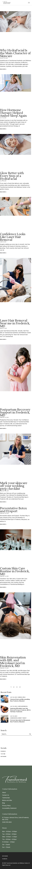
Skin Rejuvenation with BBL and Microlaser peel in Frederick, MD (13, 662)
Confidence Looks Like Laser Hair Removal (12, 237)
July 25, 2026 (13, 706)
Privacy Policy (6, 805)
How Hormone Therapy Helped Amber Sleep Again (13, 113)
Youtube (3, 753)
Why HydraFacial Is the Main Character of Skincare (15, 53)
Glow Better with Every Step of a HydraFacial (12, 176)
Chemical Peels (21, 697)
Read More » (3, 69)
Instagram (3, 756)
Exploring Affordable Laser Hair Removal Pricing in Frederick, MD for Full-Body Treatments (20, 710)
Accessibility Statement (9, 808)
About (4, 792)
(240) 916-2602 (7, 822)
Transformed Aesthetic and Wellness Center (17, 863)
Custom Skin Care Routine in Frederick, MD (14, 571)
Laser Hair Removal (23, 706)
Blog (3, 803)
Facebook (3, 751)
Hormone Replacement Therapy (18, 718)
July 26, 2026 (13, 697)
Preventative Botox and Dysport (13, 509)
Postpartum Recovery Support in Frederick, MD (15, 412)
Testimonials (6, 797)
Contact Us (5, 795)
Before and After (7, 800)
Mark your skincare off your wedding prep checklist (13, 486)
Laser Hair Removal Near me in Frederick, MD (15, 323)
